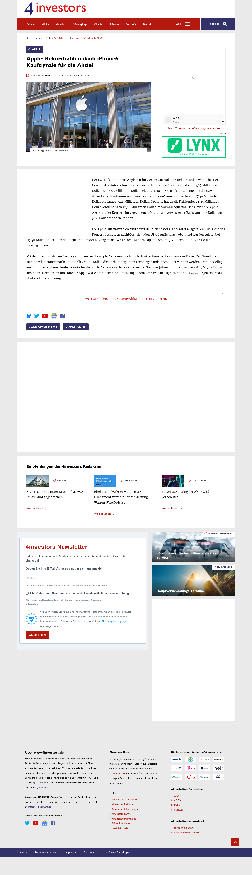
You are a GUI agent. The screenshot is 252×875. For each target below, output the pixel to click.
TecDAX (178, 810)
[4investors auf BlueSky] (28, 316)
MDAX (177, 800)
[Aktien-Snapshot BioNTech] (204, 759)
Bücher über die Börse (124, 799)
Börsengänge (80, 24)
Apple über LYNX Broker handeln (193, 154)
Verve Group (199, 480)
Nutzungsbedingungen (115, 621)
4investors (30, 38)
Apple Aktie (76, 326)
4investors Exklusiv (122, 804)
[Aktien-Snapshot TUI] (190, 777)
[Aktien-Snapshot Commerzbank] (218, 759)
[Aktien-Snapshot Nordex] (176, 777)
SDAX (177, 805)
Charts (98, 24)
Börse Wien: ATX (183, 827)
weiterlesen (34, 508)
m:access (114, 24)
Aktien (46, 24)
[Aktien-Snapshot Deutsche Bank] (176, 768)
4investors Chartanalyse (125, 809)
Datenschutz (90, 852)
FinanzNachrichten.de (124, 818)
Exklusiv (31, 24)
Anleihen (61, 24)
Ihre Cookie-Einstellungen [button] (116, 852)
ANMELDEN (37, 635)
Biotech (147, 24)
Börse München (121, 823)
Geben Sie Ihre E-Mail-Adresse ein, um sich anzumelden (64, 568)
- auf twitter (83, 75)
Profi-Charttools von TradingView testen (193, 128)
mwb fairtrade (120, 828)
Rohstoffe (131, 24)
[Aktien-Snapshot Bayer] (190, 759)
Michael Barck (71, 75)
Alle (179, 24)
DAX (176, 795)
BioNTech (62, 480)
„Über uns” (43, 787)
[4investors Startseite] (55, 9)
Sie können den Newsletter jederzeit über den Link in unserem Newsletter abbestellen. (64, 602)
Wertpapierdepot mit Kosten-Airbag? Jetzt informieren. (126, 298)
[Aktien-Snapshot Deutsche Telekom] (190, 768)
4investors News (121, 814)
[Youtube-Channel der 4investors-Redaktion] (45, 316)
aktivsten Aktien (117, 773)
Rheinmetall (132, 480)
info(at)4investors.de (39, 806)
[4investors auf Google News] (54, 316)
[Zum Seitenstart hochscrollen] (235, 842)
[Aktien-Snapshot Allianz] (176, 759)
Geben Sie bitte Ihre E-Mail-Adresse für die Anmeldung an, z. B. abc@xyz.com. (66, 585)
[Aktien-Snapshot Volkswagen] (218, 777)
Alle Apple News (43, 326)
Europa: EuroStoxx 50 (186, 832)
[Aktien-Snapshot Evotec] (204, 768)
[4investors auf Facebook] (62, 316)
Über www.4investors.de (46, 852)
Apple (48, 38)
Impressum (71, 852)
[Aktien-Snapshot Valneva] (204, 777)
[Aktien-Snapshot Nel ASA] (218, 768)
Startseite (22, 852)
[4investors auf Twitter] (36, 316)
